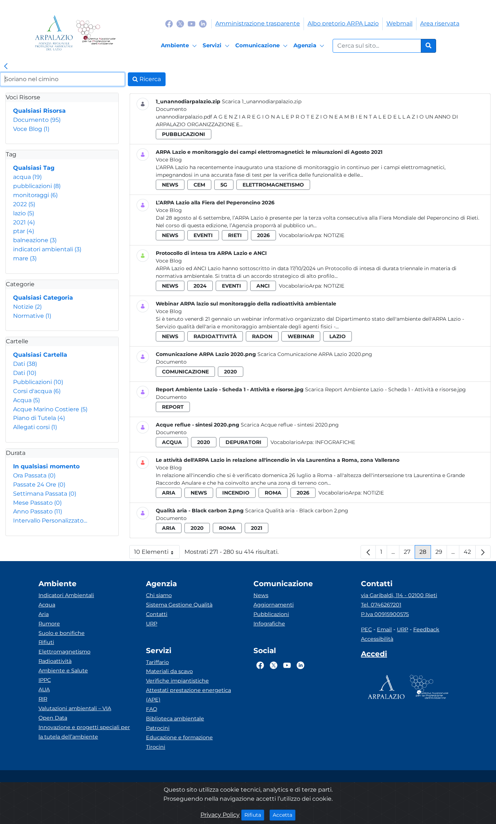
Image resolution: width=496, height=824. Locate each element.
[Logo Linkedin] (203, 23)
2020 (230, 371)
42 (470, 553)
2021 (24, 222)
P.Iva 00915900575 (385, 614)
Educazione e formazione (179, 737)
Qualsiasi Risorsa (39, 110)
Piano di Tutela (39, 418)
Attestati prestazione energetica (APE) (188, 695)
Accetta (284, 814)
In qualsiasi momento (46, 466)
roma (273, 492)
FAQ (151, 709)
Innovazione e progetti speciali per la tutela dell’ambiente (84, 732)
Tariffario (157, 662)
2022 (24, 204)
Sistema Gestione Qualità (179, 604)
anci (263, 286)
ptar (23, 231)
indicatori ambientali (47, 249)
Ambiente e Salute (63, 670)
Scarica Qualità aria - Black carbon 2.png (296, 510)
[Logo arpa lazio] (54, 33)
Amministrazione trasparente (257, 23)
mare (25, 258)
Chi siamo (159, 595)
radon (262, 336)
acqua (27, 176)
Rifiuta (254, 814)
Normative (32, 315)
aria (168, 492)
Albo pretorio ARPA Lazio (343, 23)
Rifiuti (46, 642)
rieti (235, 235)
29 (441, 553)
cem (199, 184)
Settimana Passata (44, 493)
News (260, 595)
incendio (235, 492)
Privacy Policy (220, 814)
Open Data (52, 718)
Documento (37, 119)
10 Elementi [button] (157, 553)
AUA (44, 689)
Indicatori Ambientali (66, 595)
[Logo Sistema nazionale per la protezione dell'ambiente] (96, 33)
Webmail (399, 23)
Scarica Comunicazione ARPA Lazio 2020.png (314, 354)
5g (223, 184)
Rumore (49, 623)
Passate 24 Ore (39, 484)
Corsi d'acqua (37, 391)
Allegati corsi (35, 427)
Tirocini (155, 747)
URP (151, 623)
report (173, 407)
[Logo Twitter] (180, 23)
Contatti (156, 614)
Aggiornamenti (273, 604)
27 (409, 553)
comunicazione (185, 371)
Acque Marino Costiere (50, 409)
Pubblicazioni (38, 382)
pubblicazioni (37, 186)
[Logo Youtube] (191, 23)
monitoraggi (35, 195)
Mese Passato (37, 502)
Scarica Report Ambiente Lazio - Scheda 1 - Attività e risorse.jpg (385, 389)
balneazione (35, 240)
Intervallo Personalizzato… (50, 520)
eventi (203, 235)
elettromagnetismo (273, 184)
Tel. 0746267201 (381, 604)
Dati (25, 363)
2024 (200, 286)
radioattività (215, 336)
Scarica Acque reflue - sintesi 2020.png (290, 424)
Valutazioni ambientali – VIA (74, 708)
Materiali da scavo (169, 671)
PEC (366, 629)
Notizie (27, 306)
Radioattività (55, 661)
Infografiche (335, 442)
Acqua (26, 400)
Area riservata (439, 23)
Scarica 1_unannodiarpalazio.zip (261, 101)
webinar (301, 336)
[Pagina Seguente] (483, 552)
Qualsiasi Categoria (43, 297)
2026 (263, 235)
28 (425, 553)
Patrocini (158, 728)
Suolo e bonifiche (61, 633)
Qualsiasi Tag (33, 167)
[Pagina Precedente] (368, 552)
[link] (6, 66)
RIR (42, 699)
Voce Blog (31, 128)
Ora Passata (34, 475)
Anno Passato (37, 511)
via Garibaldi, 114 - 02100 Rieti (399, 595)
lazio (23, 213)
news (170, 184)
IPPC (44, 680)
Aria (43, 614)
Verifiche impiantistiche (177, 680)
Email (384, 629)
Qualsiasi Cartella (40, 354)
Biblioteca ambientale (175, 718)
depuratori (243, 442)
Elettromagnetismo (64, 651)
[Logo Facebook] (169, 23)
